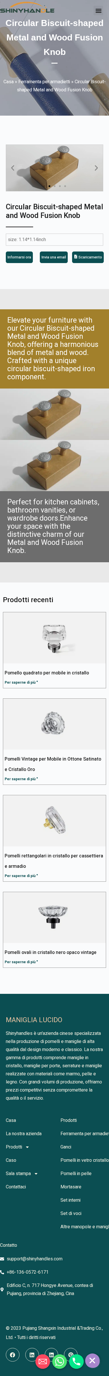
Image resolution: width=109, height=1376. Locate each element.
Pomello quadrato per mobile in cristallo (47, 672)
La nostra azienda (24, 1133)
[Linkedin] (32, 1355)
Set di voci (70, 1213)
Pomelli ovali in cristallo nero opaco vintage (51, 952)
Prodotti (14, 1147)
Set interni (70, 1200)
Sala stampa (18, 1173)
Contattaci (16, 1186)
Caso (11, 1160)
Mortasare (70, 1186)
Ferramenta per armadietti (44, 81)
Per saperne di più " (21, 682)
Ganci (65, 1147)
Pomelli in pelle (76, 1173)
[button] (98, 10)
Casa (8, 81)
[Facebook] (12, 1355)
